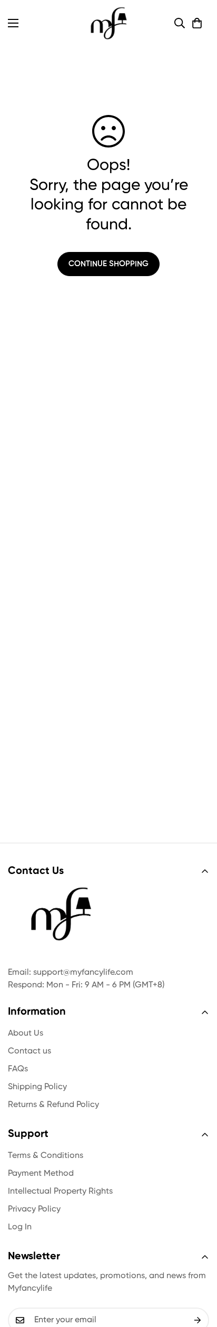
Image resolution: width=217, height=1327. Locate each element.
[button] (197, 23)
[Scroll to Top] (198, 1271)
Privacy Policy (34, 1209)
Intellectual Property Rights (60, 1191)
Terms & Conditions (45, 1156)
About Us (25, 1033)
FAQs (18, 1069)
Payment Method (41, 1174)
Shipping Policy (37, 1087)
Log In (20, 1227)
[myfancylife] (108, 23)
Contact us (29, 1051)
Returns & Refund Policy (53, 1105)
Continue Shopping (108, 264)
